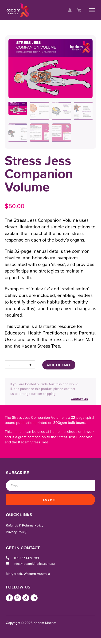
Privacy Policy (16, 531)
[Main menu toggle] (92, 10)
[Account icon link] (70, 10)
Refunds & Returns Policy (24, 525)
